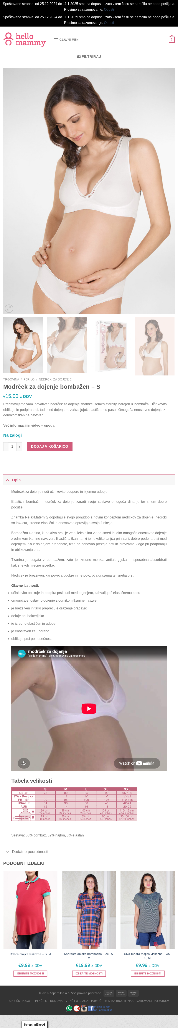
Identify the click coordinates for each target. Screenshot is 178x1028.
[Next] (166, 191)
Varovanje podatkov (153, 1001)
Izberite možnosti (30, 973)
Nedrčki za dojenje (55, 379)
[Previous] (12, 191)
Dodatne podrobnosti (30, 852)
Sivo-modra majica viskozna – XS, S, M (147, 956)
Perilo (29, 379)
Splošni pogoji (20, 1001)
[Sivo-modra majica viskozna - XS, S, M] (147, 910)
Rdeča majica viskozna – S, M (30, 954)
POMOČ (96, 1001)
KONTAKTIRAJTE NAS (119, 1001)
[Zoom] (9, 309)
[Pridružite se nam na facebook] (100, 1008)
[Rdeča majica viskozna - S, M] (30, 910)
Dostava (56, 1001)
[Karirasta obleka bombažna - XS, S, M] (89, 910)
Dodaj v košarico (49, 446)
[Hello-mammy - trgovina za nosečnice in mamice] (25, 40)
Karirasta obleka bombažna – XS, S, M (89, 956)
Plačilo (41, 1001)
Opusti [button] (109, 9)
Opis (16, 480)
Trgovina (11, 379)
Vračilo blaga (77, 1001)
